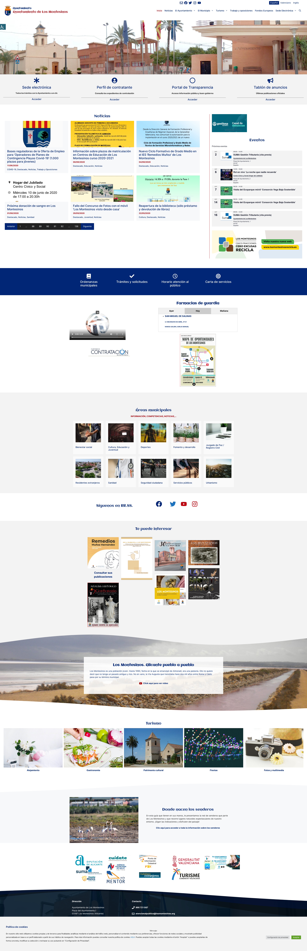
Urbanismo (211, 482)
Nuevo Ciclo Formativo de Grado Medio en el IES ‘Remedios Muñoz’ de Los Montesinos (167, 155)
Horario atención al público (175, 283)
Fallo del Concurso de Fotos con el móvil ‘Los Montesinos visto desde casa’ (100, 207)
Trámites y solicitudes (132, 282)
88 (33, 226)
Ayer (171, 311)
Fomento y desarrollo (184, 447)
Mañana (224, 311)
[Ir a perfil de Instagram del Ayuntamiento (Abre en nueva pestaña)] (194, 504)
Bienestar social (84, 447)
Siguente (87, 226)
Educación (89, 166)
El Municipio (204, 10)
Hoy (198, 311)
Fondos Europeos (264, 10)
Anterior (11, 226)
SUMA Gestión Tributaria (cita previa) (252, 154)
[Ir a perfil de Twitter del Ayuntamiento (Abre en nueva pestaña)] (172, 504)
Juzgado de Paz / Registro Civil (215, 446)
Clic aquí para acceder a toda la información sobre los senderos (188, 828)
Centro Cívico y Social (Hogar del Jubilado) (248, 176)
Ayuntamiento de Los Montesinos (244, 158)
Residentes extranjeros (88, 482)
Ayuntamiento (22, 8)
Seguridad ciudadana (151, 482)
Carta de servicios (218, 282)
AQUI (132, 937)
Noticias (169, 10)
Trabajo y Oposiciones (47, 169)
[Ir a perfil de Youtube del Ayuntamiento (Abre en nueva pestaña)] (183, 504)
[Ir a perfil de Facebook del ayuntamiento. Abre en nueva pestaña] (186, 3)
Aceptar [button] (296, 937)
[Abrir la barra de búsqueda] (300, 10)
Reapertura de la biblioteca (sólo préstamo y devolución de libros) (168, 207)
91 (55, 226)
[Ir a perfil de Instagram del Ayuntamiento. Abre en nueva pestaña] (195, 3)
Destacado (22, 169)
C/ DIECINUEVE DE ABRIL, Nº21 (176, 322)
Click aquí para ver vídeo (155, 683)
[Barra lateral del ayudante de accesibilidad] (3, 27)
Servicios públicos (182, 482)
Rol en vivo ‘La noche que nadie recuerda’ (255, 172)
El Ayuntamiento (183, 10)
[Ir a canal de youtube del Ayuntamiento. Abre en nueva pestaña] (199, 3)
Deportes (146, 447)
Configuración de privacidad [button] (277, 937)
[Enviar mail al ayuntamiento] (181, 3)
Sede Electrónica (284, 10)
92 (62, 226)
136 (76, 226)
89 (40, 226)
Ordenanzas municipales (88, 283)
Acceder (36, 99)
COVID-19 (11, 169)
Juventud (88, 217)
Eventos (257, 140)
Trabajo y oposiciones (241, 10)
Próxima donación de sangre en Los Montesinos (31, 207)
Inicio (159, 10)
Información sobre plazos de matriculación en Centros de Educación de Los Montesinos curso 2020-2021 (102, 155)
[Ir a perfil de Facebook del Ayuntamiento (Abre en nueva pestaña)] (159, 504)
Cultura (142, 217)
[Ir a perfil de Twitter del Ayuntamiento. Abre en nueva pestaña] (190, 3)
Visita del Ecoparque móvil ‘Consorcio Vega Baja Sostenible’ (264, 189)
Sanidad (30, 217)
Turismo (220, 10)
